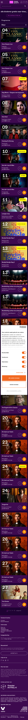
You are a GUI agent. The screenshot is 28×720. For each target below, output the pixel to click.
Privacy (2, 632)
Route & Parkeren (5, 621)
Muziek (8, 145)
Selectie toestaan (14, 384)
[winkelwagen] (26, 1)
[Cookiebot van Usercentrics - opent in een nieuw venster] (20, 327)
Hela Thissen (23, 697)
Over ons (3, 627)
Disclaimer (3, 717)
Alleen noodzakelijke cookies (14, 390)
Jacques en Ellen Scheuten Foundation (10, 697)
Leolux (6, 699)
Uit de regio (9, 435)
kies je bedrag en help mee (14, 15)
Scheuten (11, 699)
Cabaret (7, 169)
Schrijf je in (14, 653)
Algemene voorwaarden (13, 717)
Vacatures (3, 628)
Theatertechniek (4, 629)
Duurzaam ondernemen (6, 630)
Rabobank (21, 699)
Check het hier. (8, 639)
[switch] (24, 357)
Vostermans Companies (13, 701)
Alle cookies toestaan (14, 378)
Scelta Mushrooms (11, 700)
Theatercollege (9, 217)
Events (8, 96)
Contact (3, 620)
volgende (18, 610)
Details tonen (19, 372)
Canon (2, 699)
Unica (20, 701)
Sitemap (22, 717)
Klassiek (9, 48)
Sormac (16, 699)
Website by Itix (14, 716)
